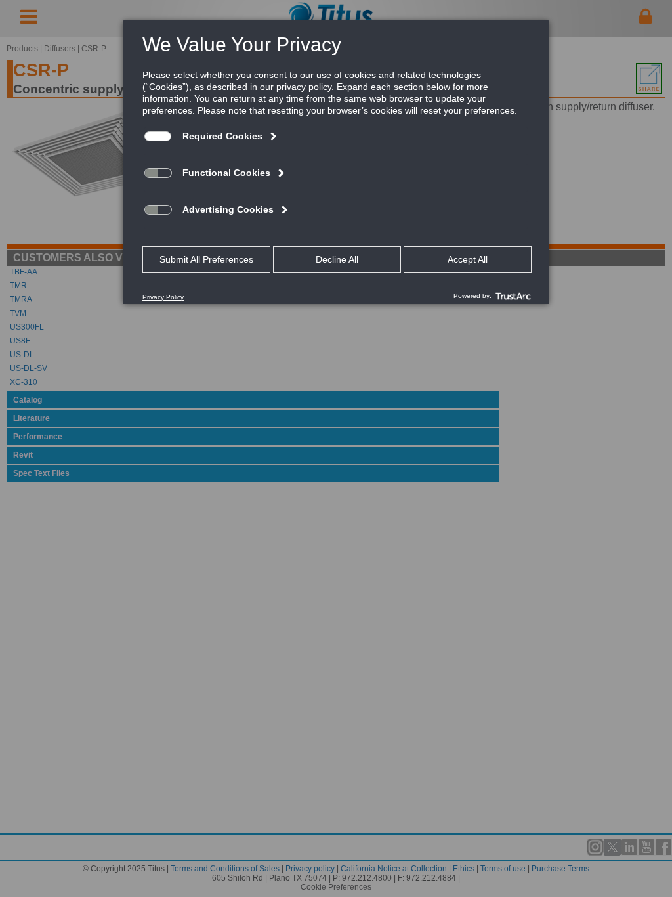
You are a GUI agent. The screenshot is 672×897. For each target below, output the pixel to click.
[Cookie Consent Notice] (336, 162)
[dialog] (336, 161)
